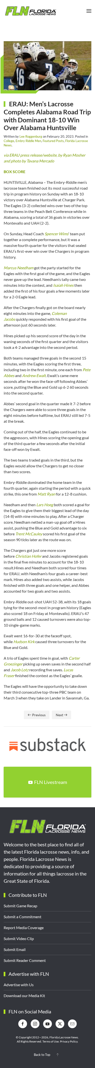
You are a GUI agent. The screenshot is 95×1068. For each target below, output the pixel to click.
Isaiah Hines (63, 285)
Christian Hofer (28, 556)
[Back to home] (30, 11)
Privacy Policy (68, 1041)
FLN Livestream (50, 782)
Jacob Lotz (19, 669)
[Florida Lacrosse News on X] (60, 1023)
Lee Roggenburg (30, 136)
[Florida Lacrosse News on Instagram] (35, 1023)
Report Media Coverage (24, 927)
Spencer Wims (56, 233)
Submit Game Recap (20, 905)
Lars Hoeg (44, 504)
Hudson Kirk (24, 641)
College (9, 141)
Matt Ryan (46, 494)
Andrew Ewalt (34, 375)
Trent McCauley (28, 533)
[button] (88, 11)
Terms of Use (50, 1041)
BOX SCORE (14, 171)
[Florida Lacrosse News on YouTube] (47, 1023)
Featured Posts (53, 141)
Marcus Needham (18, 267)
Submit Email (15, 949)
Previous (39, 715)
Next (59, 715)
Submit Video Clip (19, 938)
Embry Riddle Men (28, 141)
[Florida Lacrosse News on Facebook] (22, 1023)
